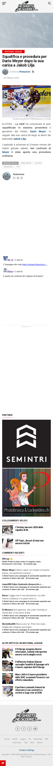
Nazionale (38, 738)
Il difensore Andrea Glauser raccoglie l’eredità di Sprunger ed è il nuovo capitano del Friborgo (32, 664)
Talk (26, 742)
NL (30, 738)
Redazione (24, 72)
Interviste (17, 742)
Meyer (5, 152)
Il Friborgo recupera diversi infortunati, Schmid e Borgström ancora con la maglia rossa (31, 652)
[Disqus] (26, 215)
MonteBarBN (8, 624)
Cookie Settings (26, 750)
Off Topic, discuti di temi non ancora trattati (29, 542)
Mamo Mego (8, 570)
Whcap (5, 559)
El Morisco (7, 610)
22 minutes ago (32, 578)
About (40, 742)
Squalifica (8, 166)
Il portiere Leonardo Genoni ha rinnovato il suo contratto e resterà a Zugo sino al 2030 (30, 690)
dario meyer (26, 163)
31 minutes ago (32, 618)
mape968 (7, 584)
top (18, 166)
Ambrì (14, 738)
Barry (5, 595)
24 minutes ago (32, 589)
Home (7, 738)
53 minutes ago (32, 632)
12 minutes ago (30, 564)
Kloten (38, 163)
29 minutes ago (32, 604)
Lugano (23, 738)
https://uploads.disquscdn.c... (27, 584)
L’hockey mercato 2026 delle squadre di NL (29, 528)
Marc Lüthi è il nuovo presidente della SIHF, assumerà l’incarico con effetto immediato (32, 677)
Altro (32, 742)
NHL (47, 738)
